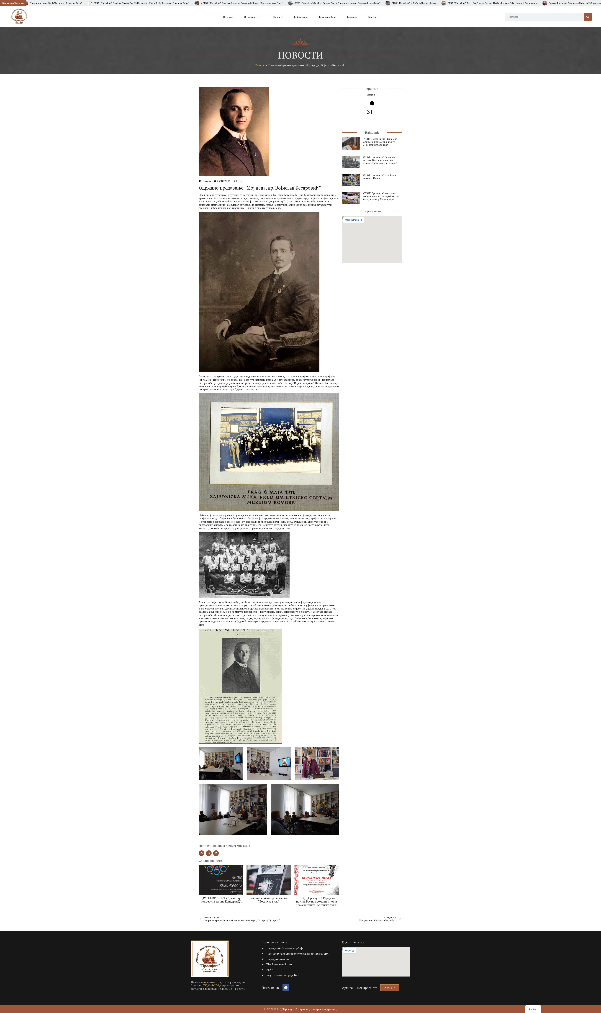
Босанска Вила (327, 17)
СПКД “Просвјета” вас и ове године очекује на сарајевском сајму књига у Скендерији (381, 196)
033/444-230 (211, 985)
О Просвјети (251, 17)
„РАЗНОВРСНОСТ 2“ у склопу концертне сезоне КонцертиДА (221, 899)
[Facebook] (286, 987)
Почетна (228, 17)
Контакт (373, 17)
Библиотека (301, 17)
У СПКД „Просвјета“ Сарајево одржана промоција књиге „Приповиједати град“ (380, 142)
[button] (201, 853)
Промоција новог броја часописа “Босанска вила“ (268, 899)
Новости (278, 17)
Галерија (352, 17)
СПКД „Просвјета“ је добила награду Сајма (379, 176)
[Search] (588, 17)
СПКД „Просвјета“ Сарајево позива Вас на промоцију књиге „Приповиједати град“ (380, 160)
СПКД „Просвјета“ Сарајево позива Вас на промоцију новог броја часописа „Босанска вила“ (316, 901)
